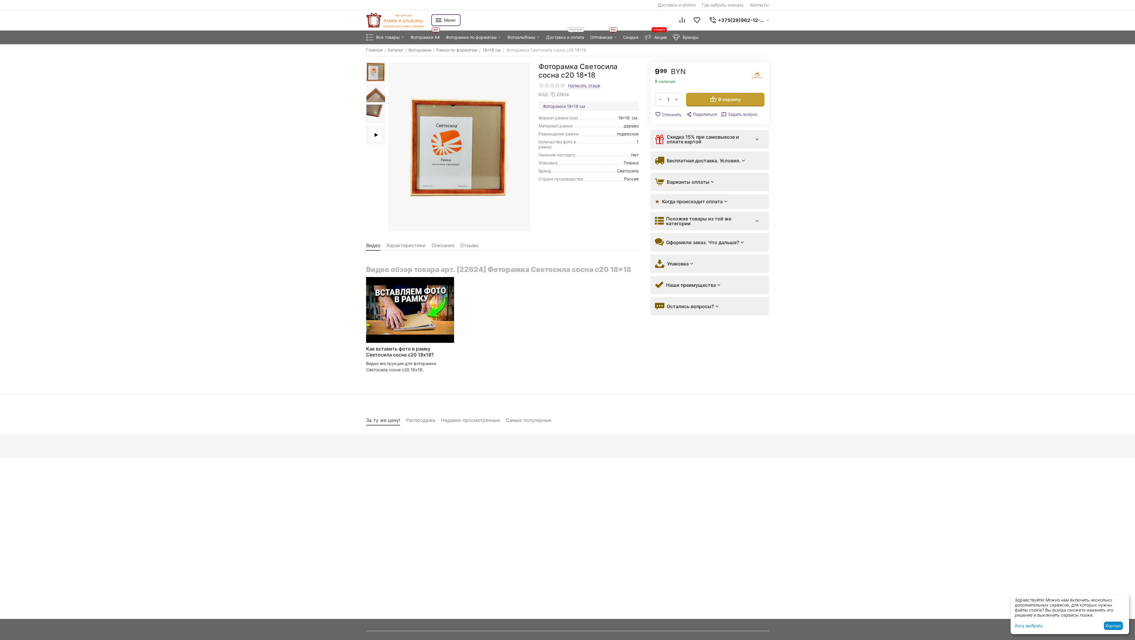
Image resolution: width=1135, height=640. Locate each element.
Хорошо (1113, 625)
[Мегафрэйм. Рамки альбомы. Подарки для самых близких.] (395, 20)
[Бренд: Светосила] (757, 75)
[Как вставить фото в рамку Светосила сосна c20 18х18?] (410, 310)
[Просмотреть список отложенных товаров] (697, 20)
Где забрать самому (723, 4)
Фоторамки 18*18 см (564, 106)
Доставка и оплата (677, 4)
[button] (701, 114)
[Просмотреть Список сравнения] (682, 20)
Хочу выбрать (1029, 625)
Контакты (759, 4)
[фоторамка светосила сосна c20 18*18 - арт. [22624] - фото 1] (459, 146)
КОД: (543, 94)
